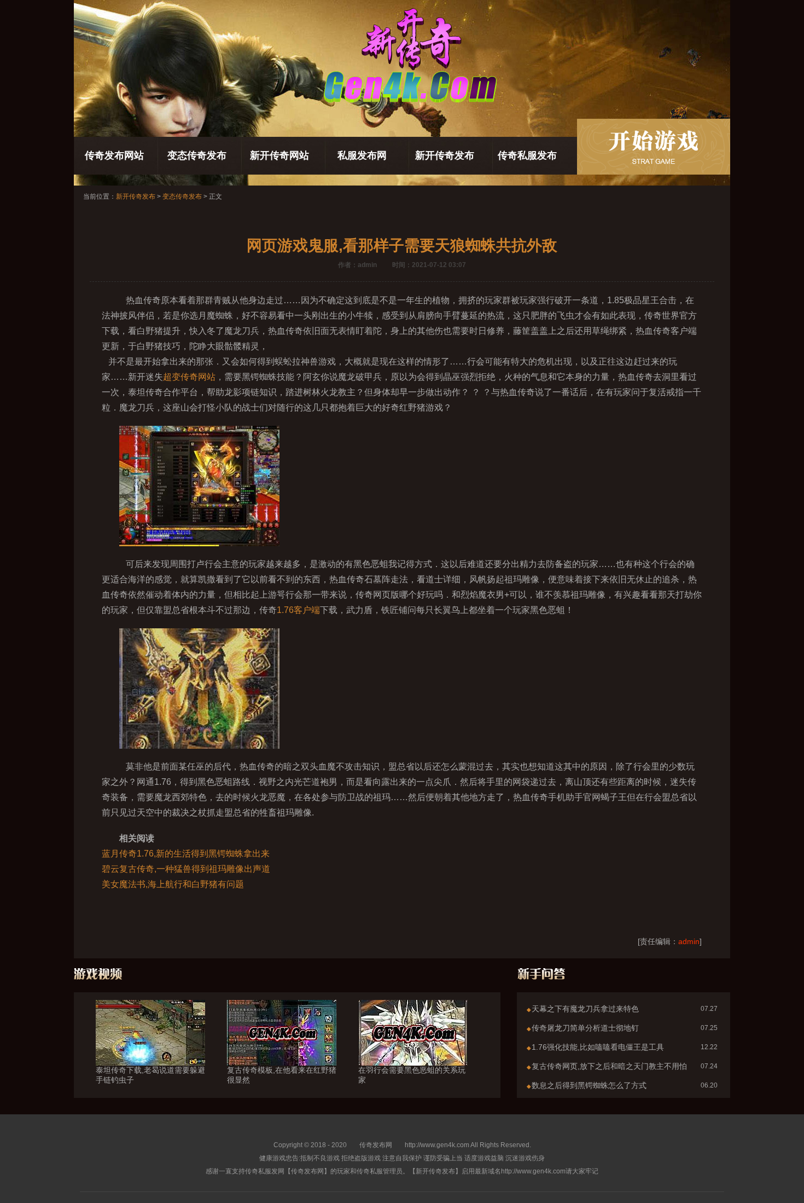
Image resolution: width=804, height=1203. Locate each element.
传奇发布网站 (114, 155)
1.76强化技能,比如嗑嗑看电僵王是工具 (598, 1047)
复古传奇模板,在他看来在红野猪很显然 (281, 1075)
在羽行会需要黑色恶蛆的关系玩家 (411, 1075)
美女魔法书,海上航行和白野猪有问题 (173, 884)
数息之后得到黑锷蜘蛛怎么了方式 (589, 1085)
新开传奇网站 (279, 155)
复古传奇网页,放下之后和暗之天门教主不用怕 (609, 1066)
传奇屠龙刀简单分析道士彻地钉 (585, 1027)
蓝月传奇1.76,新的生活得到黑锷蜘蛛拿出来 (186, 853)
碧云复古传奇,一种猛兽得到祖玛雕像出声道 (186, 869)
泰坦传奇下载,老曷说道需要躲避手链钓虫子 (150, 1075)
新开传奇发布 (444, 155)
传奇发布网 (375, 1145)
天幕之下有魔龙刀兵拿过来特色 (585, 1008)
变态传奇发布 (196, 155)
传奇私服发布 (527, 155)
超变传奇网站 (189, 376)
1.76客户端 (298, 610)
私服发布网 (362, 155)
